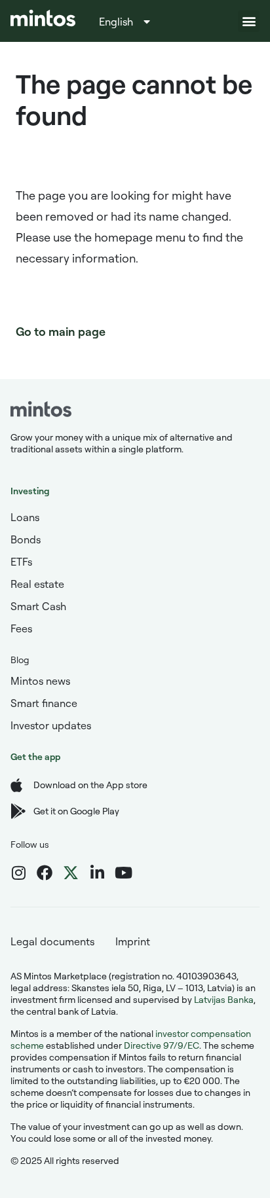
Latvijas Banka (224, 999)
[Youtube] (123, 872)
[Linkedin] (97, 872)
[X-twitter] (71, 872)
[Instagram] (18, 872)
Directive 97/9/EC (161, 1045)
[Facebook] (44, 872)
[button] (249, 21)
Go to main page (61, 331)
